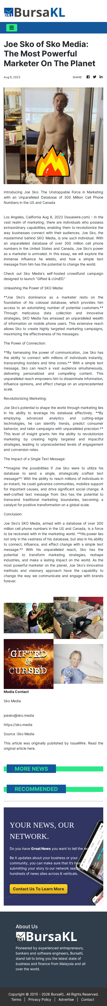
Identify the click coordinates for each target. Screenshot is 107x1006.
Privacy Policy (39, 999)
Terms (16, 999)
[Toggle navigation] (11, 27)
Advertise (66, 999)
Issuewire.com (77, 217)
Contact (87, 999)
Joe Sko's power (89, 248)
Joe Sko (89, 233)
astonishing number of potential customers (63, 308)
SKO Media (46, 238)
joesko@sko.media (19, 715)
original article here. (20, 748)
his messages (67, 334)
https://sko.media (18, 724)
